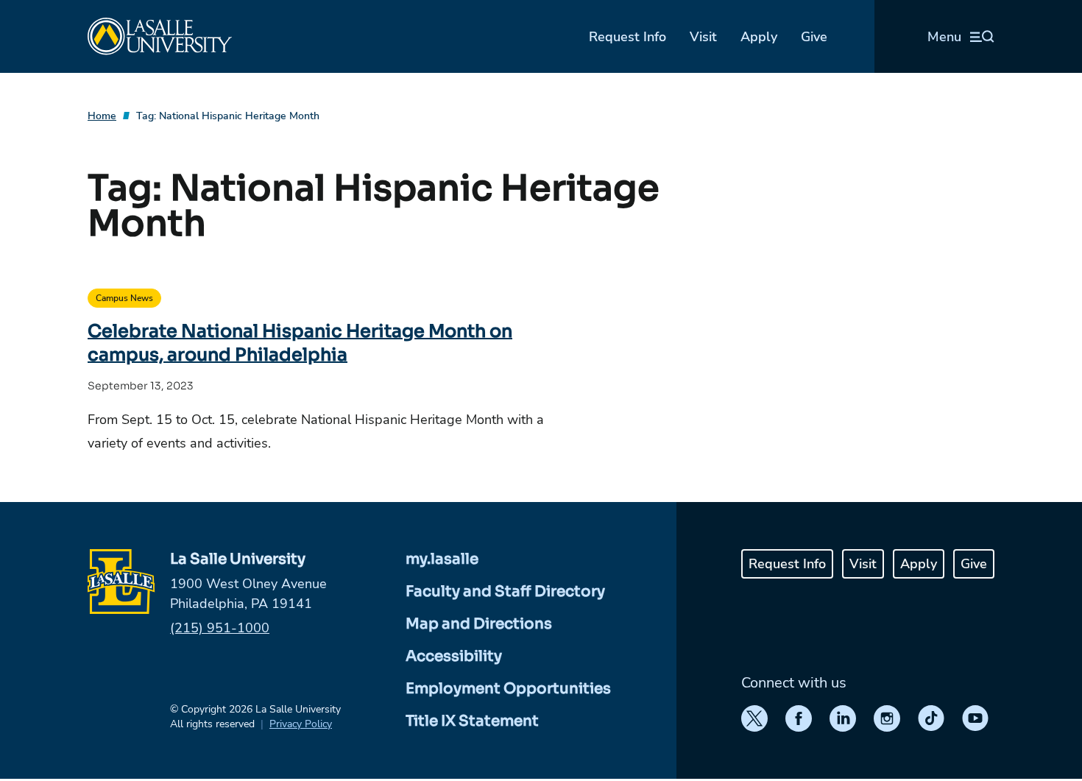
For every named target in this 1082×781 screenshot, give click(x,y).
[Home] (160, 36)
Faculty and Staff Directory (505, 591)
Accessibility (454, 656)
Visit (703, 37)
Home (102, 116)
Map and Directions (479, 624)
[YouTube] (975, 718)
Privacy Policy (300, 724)
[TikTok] (931, 718)
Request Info (627, 37)
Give (814, 37)
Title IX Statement (472, 721)
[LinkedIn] (843, 718)
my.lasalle (442, 559)
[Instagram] (887, 718)
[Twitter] (754, 718)
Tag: (227, 116)
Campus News (124, 298)
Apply (758, 37)
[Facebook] (798, 718)
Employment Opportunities (508, 688)
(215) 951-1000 (219, 628)
